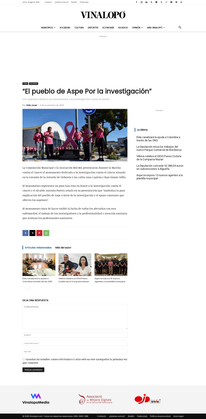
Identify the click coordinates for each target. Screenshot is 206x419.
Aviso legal (178, 416)
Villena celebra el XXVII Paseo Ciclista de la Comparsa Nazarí (74, 280)
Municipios (47, 27)
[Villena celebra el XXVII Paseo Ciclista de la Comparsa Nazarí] (75, 264)
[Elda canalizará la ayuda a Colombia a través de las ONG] (38, 264)
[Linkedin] (146, 2)
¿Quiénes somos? (61, 2)
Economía (108, 27)
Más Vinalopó (154, 27)
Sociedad (65, 27)
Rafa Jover (32, 105)
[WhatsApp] (166, 2)
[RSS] (151, 2)
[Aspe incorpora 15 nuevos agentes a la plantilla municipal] (111, 264)
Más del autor (63, 247)
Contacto (48, 2)
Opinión (136, 27)
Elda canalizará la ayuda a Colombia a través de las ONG (37, 280)
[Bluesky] (176, 2)
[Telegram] (156, 2)
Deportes (93, 27)
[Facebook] (136, 2)
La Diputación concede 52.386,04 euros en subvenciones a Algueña (159, 167)
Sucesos (123, 27)
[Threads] (181, 2)
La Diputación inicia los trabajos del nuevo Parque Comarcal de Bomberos (159, 148)
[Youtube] (171, 2)
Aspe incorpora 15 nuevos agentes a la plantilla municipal (110, 280)
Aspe (25, 83)
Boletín (74, 2)
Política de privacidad (160, 416)
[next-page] (29, 287)
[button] (180, 27)
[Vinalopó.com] (103, 14)
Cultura (79, 27)
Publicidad (84, 2)
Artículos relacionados (38, 247)
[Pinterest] (39, 233)
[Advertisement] (103, 57)
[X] (161, 2)
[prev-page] (24, 287)
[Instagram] (141, 2)
